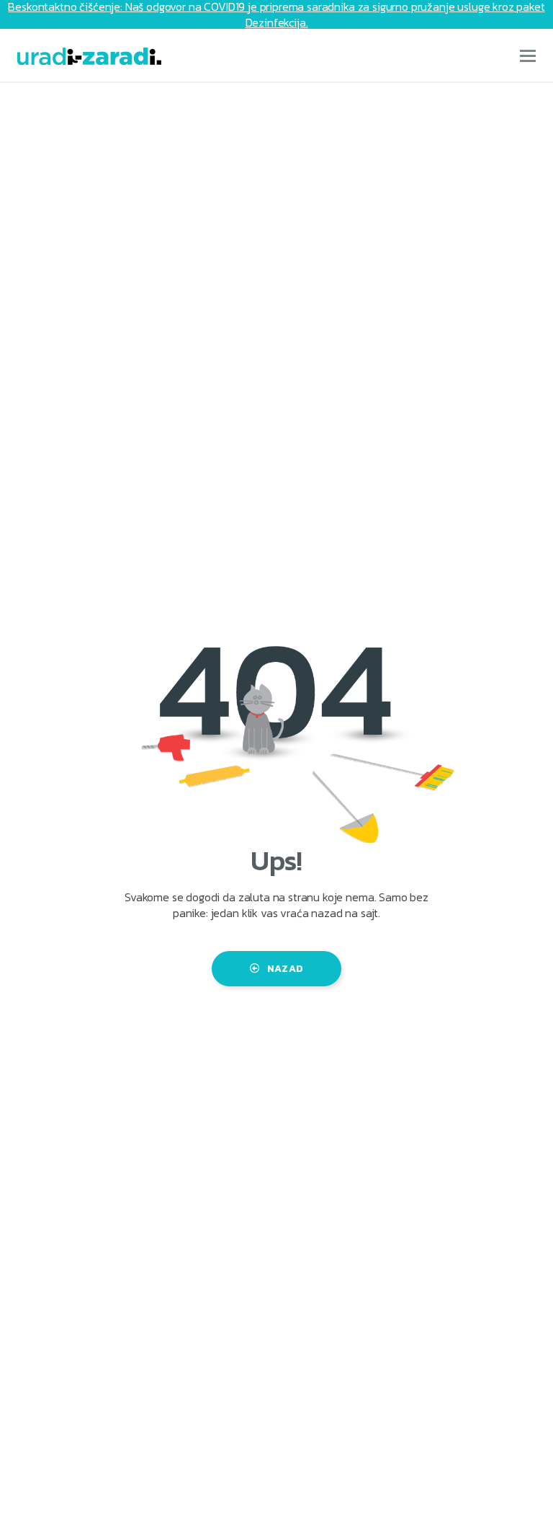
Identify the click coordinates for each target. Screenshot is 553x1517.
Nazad (285, 968)
